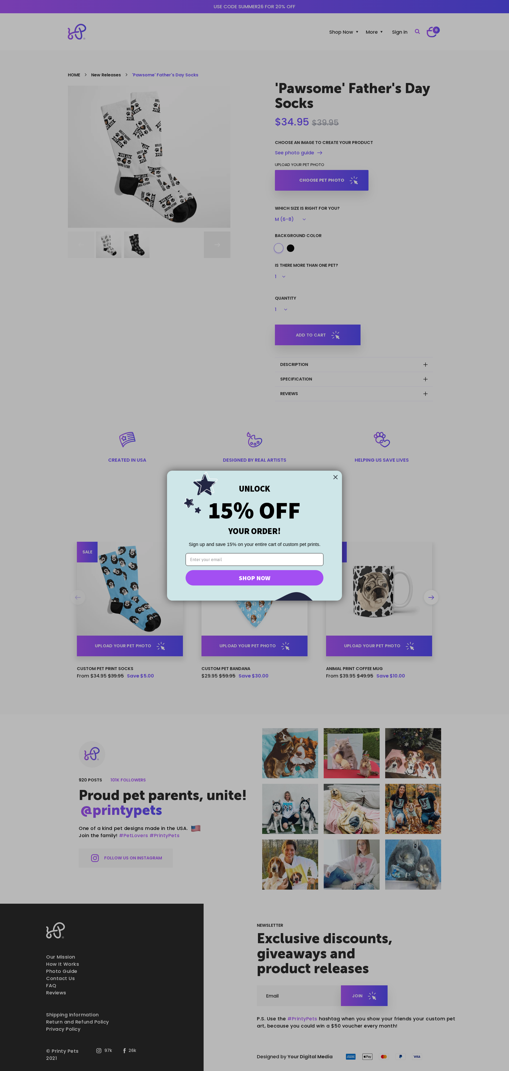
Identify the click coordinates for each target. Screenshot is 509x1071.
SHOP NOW (254, 578)
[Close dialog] (335, 477)
